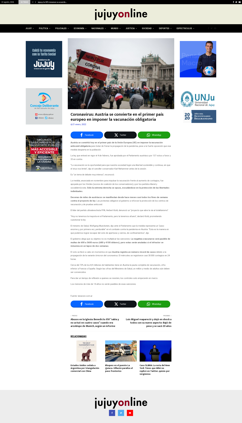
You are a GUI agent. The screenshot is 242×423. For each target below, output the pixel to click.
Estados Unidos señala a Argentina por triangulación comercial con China (85, 368)
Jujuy (28, 28)
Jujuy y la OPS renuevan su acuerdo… (52, 2)
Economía (79, 28)
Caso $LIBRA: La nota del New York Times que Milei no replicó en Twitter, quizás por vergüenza (155, 370)
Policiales (61, 28)
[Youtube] (216, 28)
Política (43, 28)
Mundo (114, 28)
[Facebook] (209, 28)
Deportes (164, 28)
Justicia (130, 28)
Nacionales (97, 28)
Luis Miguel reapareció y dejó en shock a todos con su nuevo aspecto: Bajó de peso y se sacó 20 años (148, 322)
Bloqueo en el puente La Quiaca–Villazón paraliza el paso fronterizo (119, 368)
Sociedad (147, 28)
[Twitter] (212, 28)
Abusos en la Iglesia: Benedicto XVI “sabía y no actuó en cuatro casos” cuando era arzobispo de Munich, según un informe (95, 322)
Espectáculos (184, 28)
